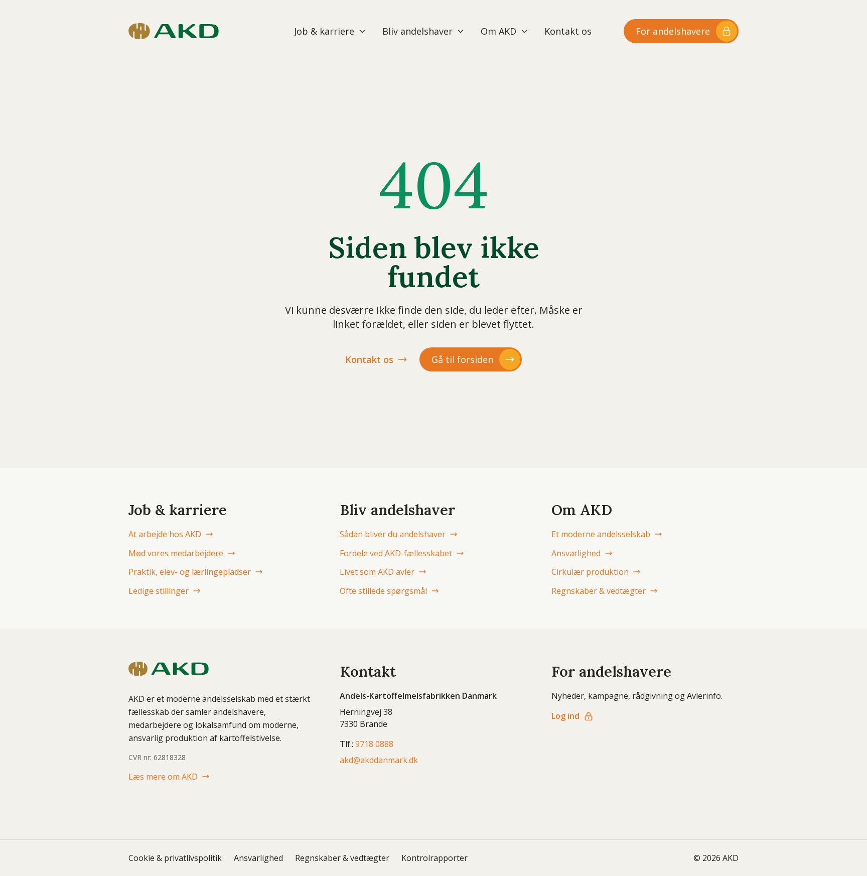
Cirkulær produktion (590, 571)
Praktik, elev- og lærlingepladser (189, 571)
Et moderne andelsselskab (600, 534)
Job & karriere (324, 31)
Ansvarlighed (576, 553)
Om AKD (498, 31)
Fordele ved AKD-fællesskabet (396, 553)
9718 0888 (374, 743)
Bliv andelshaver (417, 31)
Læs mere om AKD (163, 776)
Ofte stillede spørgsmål (383, 590)
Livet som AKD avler (377, 571)
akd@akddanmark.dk (379, 760)
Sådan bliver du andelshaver (393, 534)
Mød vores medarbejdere (175, 553)
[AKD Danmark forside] (173, 31)
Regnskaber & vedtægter (598, 590)
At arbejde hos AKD (164, 534)
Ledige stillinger (158, 590)
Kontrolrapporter (434, 857)
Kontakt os (568, 31)
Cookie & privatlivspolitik (175, 857)
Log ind (565, 715)
